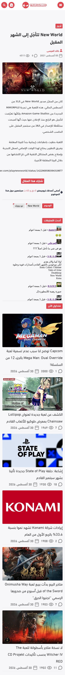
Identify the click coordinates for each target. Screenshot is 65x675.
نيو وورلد (19, 205)
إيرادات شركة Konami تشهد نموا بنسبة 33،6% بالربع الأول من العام (35, 530)
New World (33, 205)
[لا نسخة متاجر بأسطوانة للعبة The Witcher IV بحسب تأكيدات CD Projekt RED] (32, 627)
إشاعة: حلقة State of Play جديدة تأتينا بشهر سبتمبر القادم (36, 474)
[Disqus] (32, 263)
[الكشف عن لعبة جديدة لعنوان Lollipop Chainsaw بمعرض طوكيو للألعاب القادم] (32, 394)
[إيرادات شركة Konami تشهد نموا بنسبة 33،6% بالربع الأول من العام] (32, 507)
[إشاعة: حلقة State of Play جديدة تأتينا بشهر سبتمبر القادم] (32, 450)
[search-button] (4, 5)
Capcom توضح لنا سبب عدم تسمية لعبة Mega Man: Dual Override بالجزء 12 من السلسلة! (34, 357)
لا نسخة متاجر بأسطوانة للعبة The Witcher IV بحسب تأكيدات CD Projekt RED (35, 653)
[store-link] (11, 5)
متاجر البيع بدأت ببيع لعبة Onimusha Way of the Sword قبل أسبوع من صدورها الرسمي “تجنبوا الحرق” (34, 590)
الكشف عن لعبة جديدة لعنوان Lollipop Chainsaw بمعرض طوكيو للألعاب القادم (34, 417)
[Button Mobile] (60, 5)
